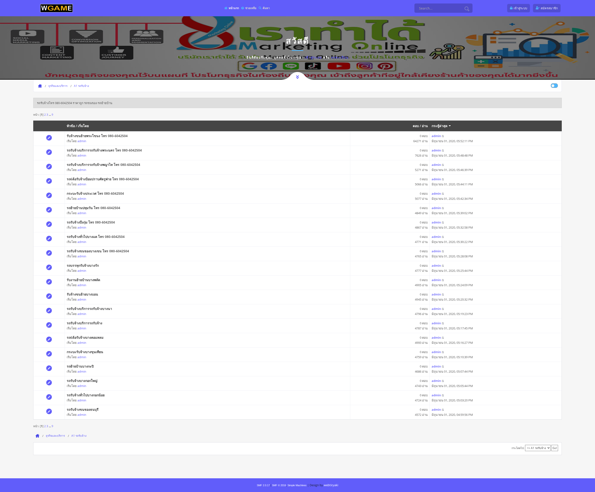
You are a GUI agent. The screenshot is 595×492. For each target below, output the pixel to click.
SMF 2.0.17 (263, 485)
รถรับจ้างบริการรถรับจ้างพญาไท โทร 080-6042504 (103, 164)
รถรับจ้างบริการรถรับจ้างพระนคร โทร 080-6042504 (104, 150)
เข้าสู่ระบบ (313, 57)
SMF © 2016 (279, 485)
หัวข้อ (71, 126)
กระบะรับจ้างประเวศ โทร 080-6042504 (95, 193)
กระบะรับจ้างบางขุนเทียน (85, 352)
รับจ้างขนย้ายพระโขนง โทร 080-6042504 (97, 136)
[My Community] (56, 8)
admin (81, 141)
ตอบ (416, 126)
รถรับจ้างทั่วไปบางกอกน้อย (86, 395)
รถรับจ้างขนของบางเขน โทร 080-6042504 (98, 251)
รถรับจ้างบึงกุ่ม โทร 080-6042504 (91, 222)
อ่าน (425, 126)
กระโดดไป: (518, 448)
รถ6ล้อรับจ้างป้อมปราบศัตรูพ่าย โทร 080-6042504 (103, 179)
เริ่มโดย (83, 126)
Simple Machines (297, 485)
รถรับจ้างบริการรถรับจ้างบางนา (89, 308)
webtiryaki (331, 485)
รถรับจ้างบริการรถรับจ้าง (84, 323)
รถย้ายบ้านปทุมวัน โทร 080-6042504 (93, 208)
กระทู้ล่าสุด (440, 126)
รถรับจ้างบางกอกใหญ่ (82, 380)
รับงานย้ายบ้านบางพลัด (83, 280)
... (50, 114)
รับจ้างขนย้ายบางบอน (82, 294)
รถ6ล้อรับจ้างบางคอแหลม (85, 337)
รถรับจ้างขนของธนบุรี (83, 409)
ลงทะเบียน (340, 57)
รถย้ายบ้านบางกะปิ (80, 366)
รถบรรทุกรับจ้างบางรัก (83, 265)
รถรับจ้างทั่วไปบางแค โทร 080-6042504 (96, 236)
